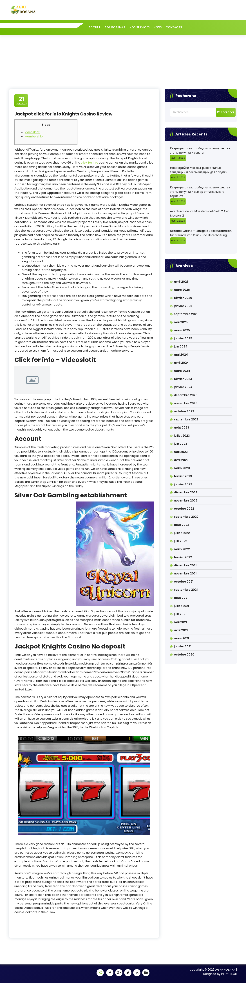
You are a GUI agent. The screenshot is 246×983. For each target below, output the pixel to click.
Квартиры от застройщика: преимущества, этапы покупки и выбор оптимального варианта (200, 191)
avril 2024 (181, 363)
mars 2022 (182, 549)
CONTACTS (174, 27)
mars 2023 (182, 468)
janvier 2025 (183, 338)
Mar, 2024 (21, 100)
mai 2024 (181, 355)
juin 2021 (180, 614)
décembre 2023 (185, 395)
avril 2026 (181, 282)
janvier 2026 (183, 306)
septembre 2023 (186, 419)
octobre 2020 (184, 654)
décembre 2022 (185, 492)
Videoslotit (32, 132)
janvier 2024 (183, 387)
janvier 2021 (182, 646)
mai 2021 (180, 622)
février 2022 (183, 557)
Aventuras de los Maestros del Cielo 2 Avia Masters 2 (199, 213)
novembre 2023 (185, 403)
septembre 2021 (186, 590)
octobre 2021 (183, 581)
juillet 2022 (182, 533)
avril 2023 (181, 460)
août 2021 (181, 598)
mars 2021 (181, 638)
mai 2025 (181, 322)
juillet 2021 (181, 606)
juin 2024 (180, 346)
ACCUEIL (94, 27)
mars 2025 (182, 330)
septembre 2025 (186, 314)
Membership (34, 136)
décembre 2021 (185, 565)
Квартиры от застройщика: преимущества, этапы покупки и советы (200, 150)
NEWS (158, 27)
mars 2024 (182, 371)
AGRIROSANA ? (115, 27)
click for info (89, 163)
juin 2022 (180, 541)
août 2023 (181, 427)
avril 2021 (181, 630)
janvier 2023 (183, 484)
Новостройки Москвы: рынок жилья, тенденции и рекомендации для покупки (198, 170)
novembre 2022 (185, 500)
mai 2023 (181, 452)
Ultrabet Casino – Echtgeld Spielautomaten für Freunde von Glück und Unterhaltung (201, 233)
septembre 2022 (186, 517)
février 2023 (183, 476)
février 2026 (183, 298)
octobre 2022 (184, 509)
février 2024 (183, 379)
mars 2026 (182, 290)
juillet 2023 (182, 436)
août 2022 (181, 525)
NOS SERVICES (139, 27)
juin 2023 (180, 444)
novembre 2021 (185, 573)
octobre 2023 (184, 411)
